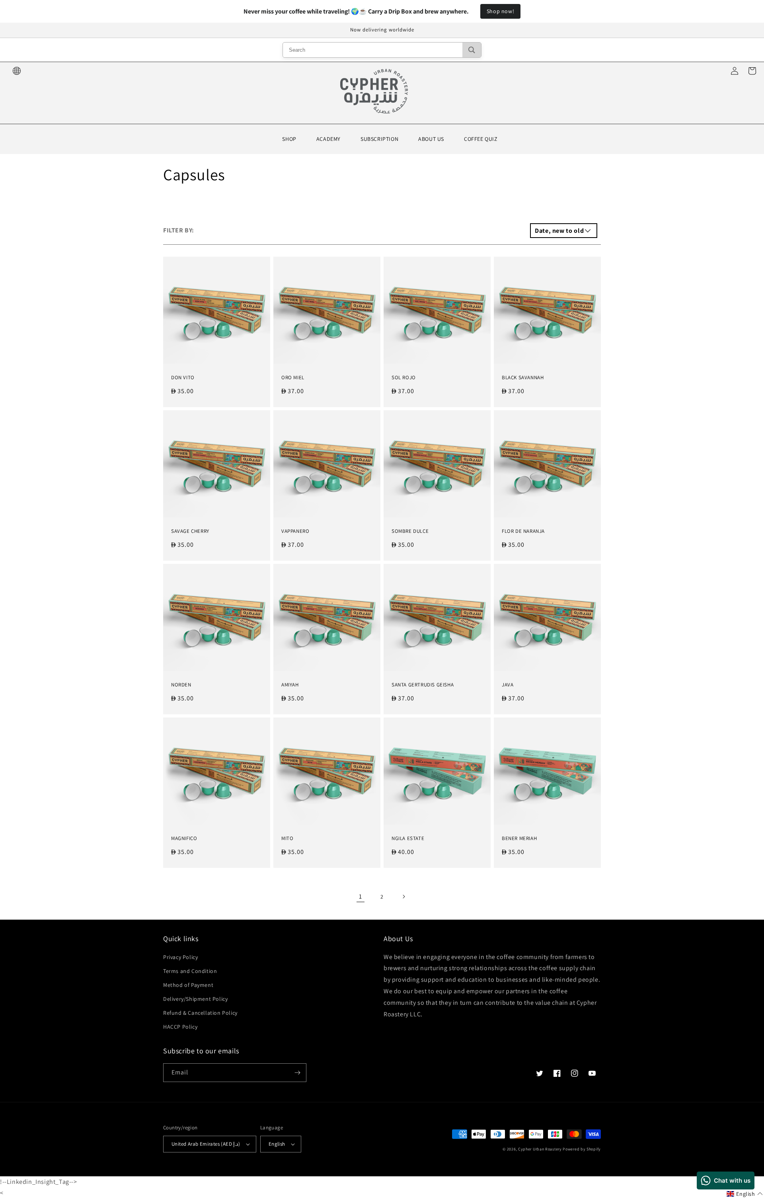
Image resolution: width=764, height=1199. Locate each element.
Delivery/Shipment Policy (195, 998)
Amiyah (290, 685)
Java (507, 685)
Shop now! (500, 11)
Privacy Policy (180, 957)
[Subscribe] (297, 1072)
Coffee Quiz (481, 138)
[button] (744, 1194)
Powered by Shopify (582, 1149)
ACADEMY (328, 138)
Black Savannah (523, 377)
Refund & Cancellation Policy (200, 1012)
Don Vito (183, 377)
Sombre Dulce (410, 531)
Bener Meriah (519, 838)
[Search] (471, 50)
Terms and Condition (190, 971)
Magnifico (184, 838)
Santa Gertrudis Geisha (423, 685)
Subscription (379, 138)
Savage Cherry (190, 531)
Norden (181, 685)
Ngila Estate (408, 838)
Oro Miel (292, 377)
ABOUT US (431, 138)
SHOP (289, 138)
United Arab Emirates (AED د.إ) (206, 1144)
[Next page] (403, 896)
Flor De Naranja (523, 531)
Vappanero (295, 531)
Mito (287, 838)
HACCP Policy (180, 1026)
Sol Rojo (404, 377)
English (277, 1144)
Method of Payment (188, 984)
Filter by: (178, 230)
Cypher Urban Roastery (540, 1149)
